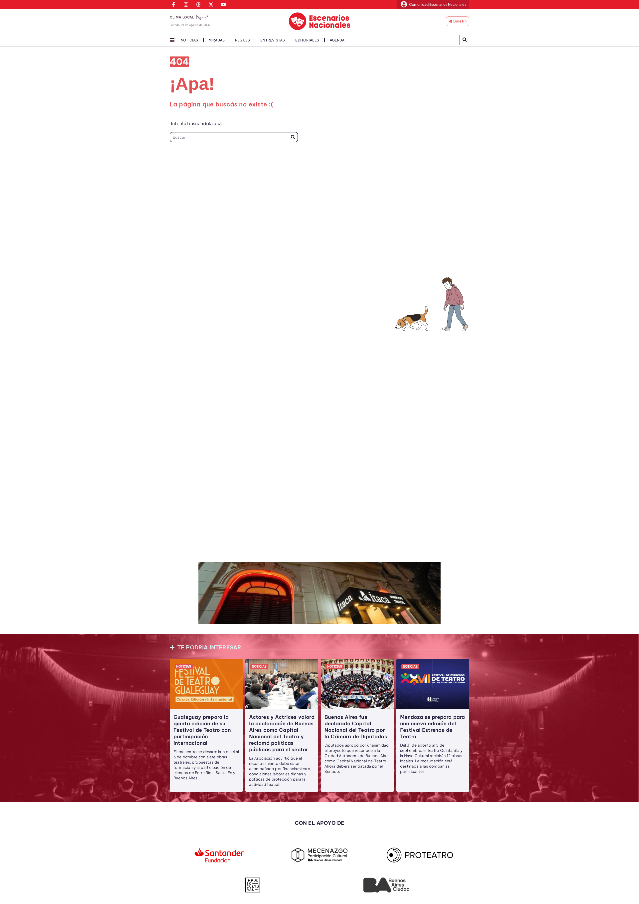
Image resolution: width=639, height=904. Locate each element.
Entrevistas (272, 40)
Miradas (217, 40)
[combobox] (229, 137)
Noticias (189, 40)
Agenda (337, 40)
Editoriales (307, 40)
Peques (242, 40)
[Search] (293, 137)
